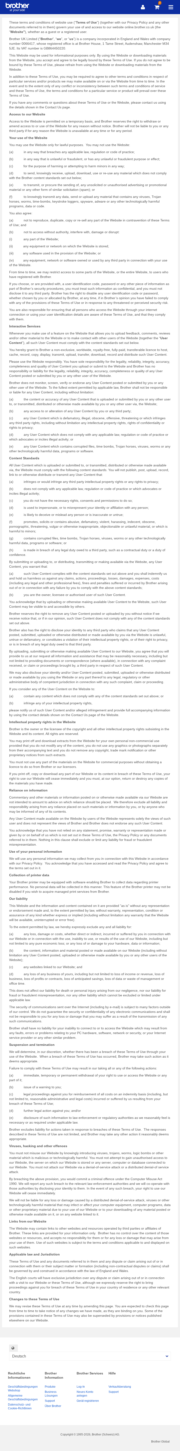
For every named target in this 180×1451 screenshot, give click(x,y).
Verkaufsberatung (120, 1386)
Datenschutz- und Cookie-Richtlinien (20, 1406)
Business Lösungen (51, 1393)
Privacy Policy (137, 22)
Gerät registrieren (88, 1400)
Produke (50, 1386)
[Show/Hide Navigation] (171, 7)
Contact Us (53, 107)
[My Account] (143, 7)
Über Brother (53, 1406)
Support (50, 1400)
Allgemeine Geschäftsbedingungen (23, 1397)
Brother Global (160, 1441)
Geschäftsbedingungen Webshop (23, 1388)
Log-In (81, 1386)
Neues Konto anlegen (85, 1393)
